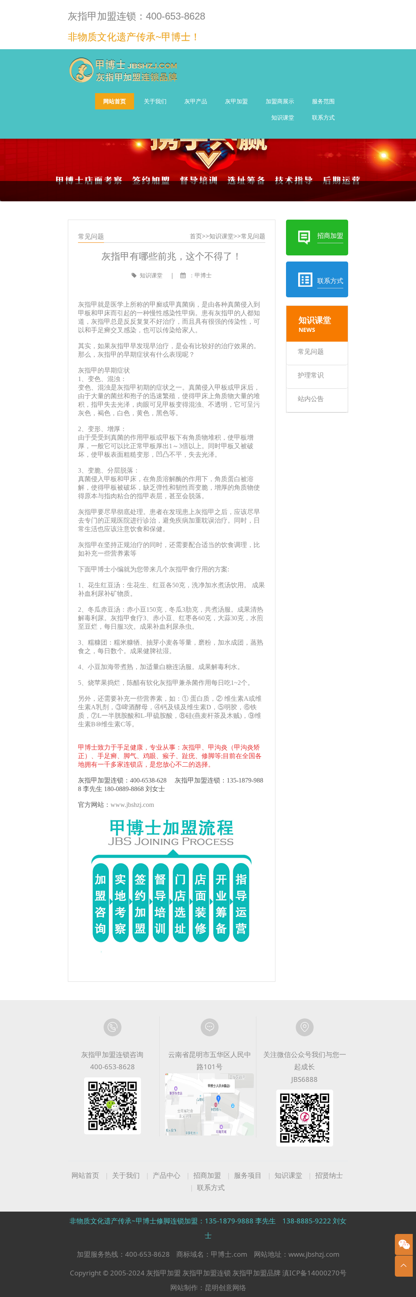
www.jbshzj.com (132, 804)
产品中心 (166, 1175)
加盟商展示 (280, 101)
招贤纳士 (329, 1175)
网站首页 (114, 101)
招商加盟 (207, 1175)
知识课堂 (282, 117)
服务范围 (323, 101)
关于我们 (155, 101)
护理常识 (311, 375)
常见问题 (253, 236)
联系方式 (323, 117)
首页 (196, 236)
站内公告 (311, 398)
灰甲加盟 (236, 101)
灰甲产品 (195, 101)
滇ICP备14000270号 (314, 1272)
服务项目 (248, 1175)
